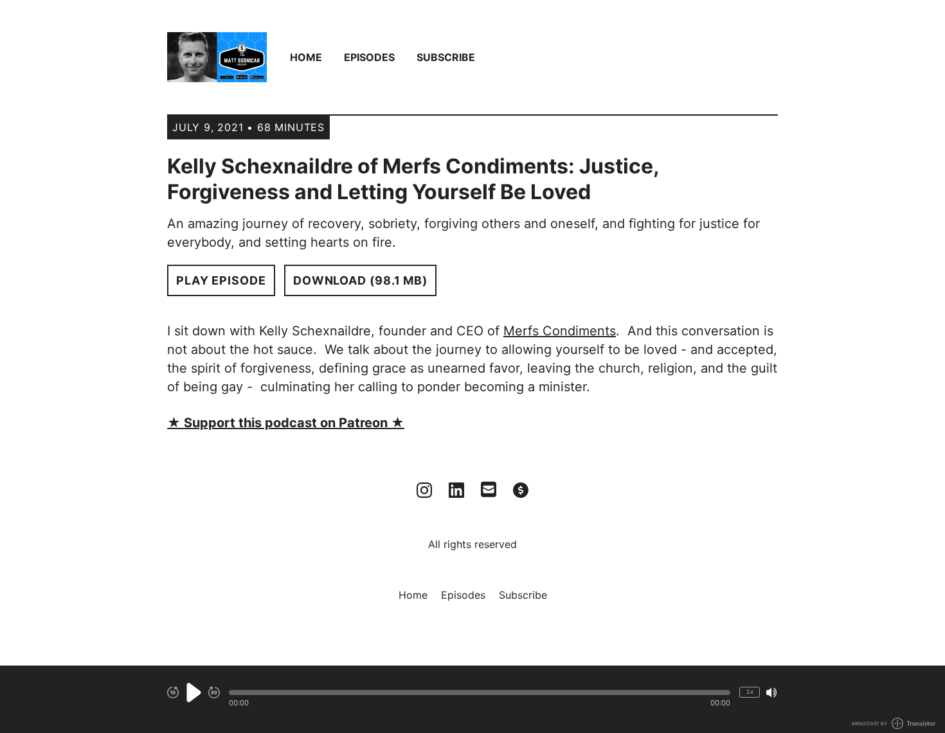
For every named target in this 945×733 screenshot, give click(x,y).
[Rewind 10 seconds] (173, 692)
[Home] (217, 57)
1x (749, 691)
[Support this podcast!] (520, 490)
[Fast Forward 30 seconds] (214, 692)
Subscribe (446, 57)
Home (306, 57)
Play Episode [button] (221, 280)
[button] (479, 692)
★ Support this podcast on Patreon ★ (285, 422)
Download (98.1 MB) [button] (360, 280)
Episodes (369, 57)
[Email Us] (488, 488)
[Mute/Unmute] (771, 692)
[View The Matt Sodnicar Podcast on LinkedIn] (456, 490)
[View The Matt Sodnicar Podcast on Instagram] (424, 490)
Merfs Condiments (559, 331)
